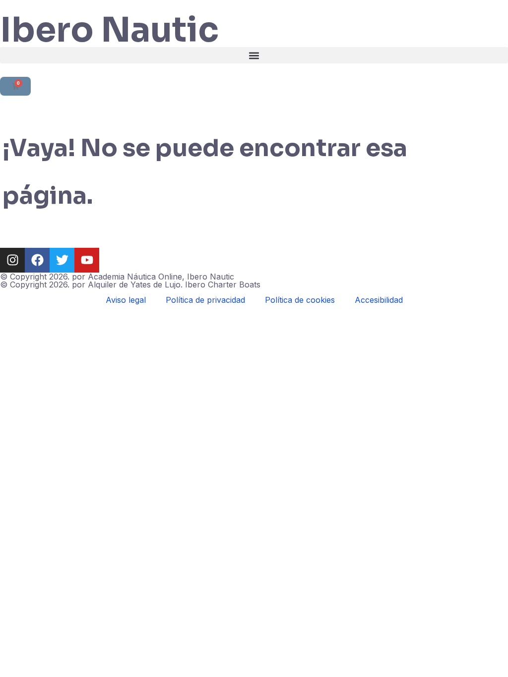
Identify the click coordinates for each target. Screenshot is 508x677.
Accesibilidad (379, 300)
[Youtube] (86, 260)
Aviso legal (126, 300)
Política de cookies (300, 300)
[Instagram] (12, 260)
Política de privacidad (205, 300)
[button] (254, 55)
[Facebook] (37, 260)
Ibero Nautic (109, 30)
